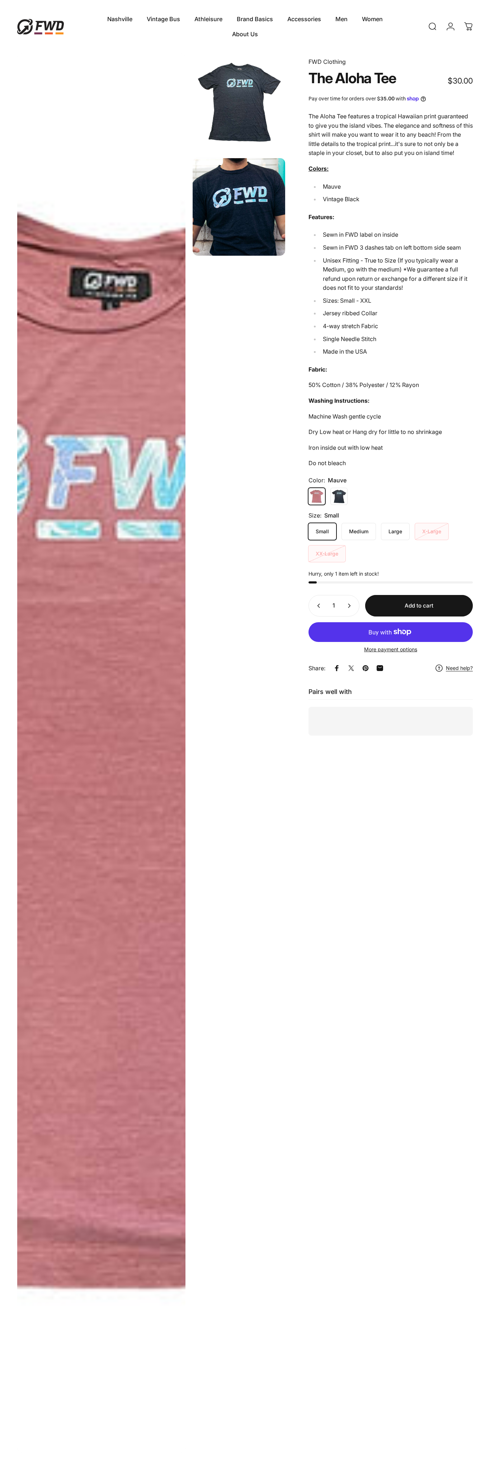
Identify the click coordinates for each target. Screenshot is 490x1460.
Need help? (459, 668)
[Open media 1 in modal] (101, 753)
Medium (358, 531)
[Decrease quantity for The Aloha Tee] (317, 605)
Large (395, 531)
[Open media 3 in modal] (239, 207)
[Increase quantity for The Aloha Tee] (351, 605)
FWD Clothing (327, 61)
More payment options (390, 649)
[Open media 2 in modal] (239, 102)
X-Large (431, 531)
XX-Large (327, 554)
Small (322, 531)
